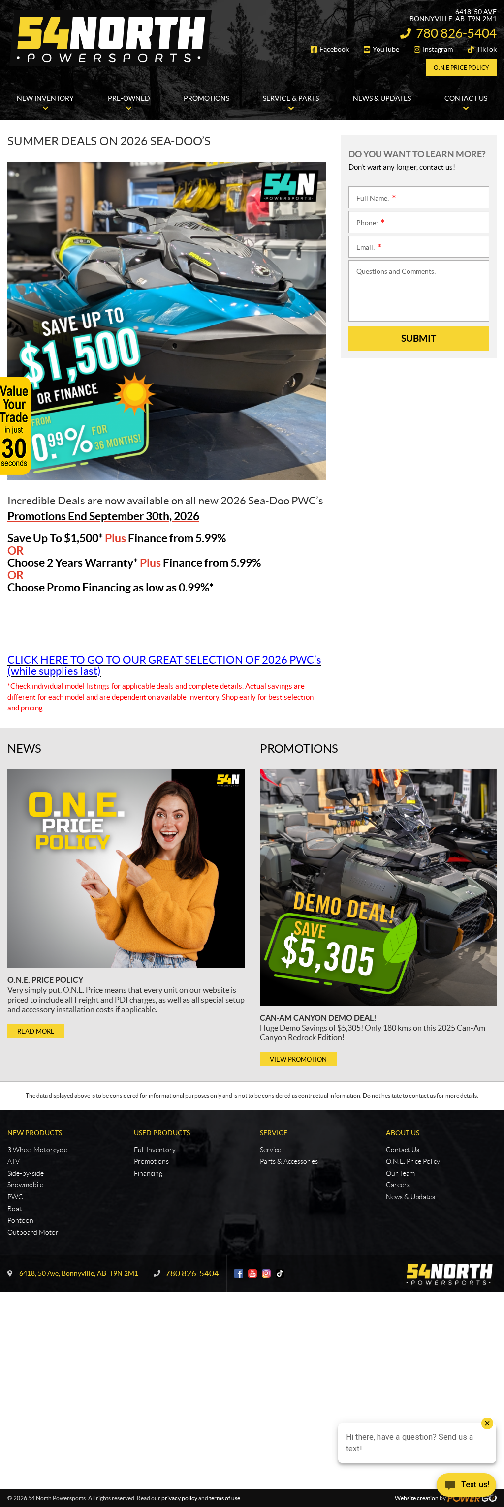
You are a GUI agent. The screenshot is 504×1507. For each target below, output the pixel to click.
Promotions (299, 748)
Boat (14, 1208)
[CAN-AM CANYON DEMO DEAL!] (378, 887)
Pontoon (20, 1220)
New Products (34, 1133)
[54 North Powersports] (110, 38)
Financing (148, 1173)
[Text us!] (466, 1487)
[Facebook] (238, 1273)
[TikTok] (280, 1273)
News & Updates (410, 1197)
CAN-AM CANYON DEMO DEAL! (318, 1017)
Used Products (162, 1133)
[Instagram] (266, 1273)
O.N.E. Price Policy (45, 979)
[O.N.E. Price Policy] (126, 868)
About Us (402, 1133)
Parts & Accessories (289, 1161)
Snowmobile (25, 1185)
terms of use (224, 1498)
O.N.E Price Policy (461, 67)
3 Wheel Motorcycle (37, 1149)
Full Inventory (155, 1149)
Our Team (400, 1173)
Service (273, 1133)
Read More (36, 1031)
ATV (13, 1161)
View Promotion (298, 1059)
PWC (15, 1197)
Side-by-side (25, 1173)
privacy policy (179, 1498)
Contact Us (402, 1149)
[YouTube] (252, 1273)
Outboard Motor (33, 1232)
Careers (398, 1185)
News (24, 748)
